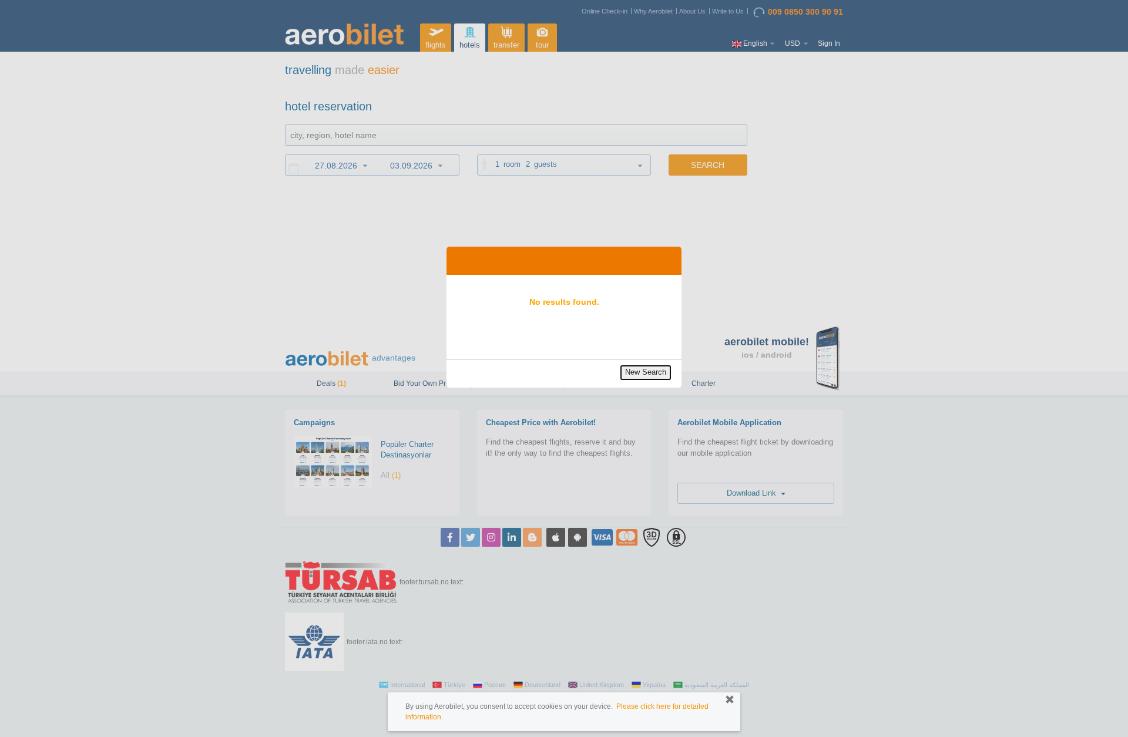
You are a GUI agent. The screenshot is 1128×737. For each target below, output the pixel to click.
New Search (645, 372)
